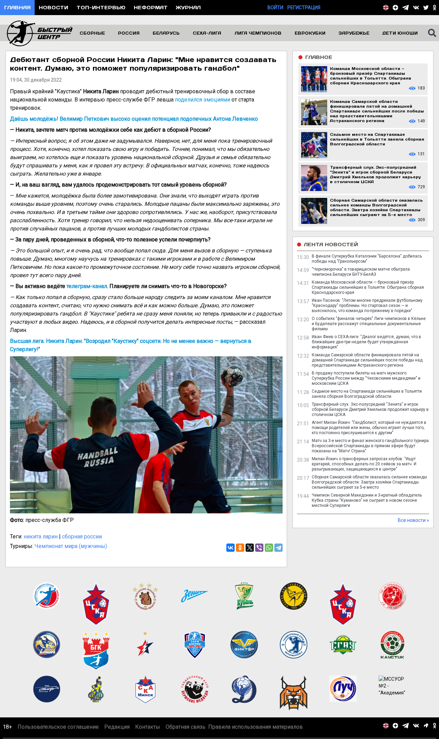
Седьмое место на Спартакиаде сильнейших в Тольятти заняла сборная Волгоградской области (367, 394)
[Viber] (259, 548)
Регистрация (303, 7)
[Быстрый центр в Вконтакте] (416, 7)
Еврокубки (310, 33)
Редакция (117, 727)
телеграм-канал (87, 286)
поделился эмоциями (202, 99)
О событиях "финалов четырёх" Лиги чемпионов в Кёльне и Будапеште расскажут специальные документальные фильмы (369, 323)
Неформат (151, 7)
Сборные (92, 33)
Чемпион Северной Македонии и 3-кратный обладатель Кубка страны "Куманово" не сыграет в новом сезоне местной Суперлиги (367, 500)
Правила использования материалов (255, 727)
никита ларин (41, 536)
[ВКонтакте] (230, 548)
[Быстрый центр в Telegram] (405, 7)
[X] (250, 548)
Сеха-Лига (207, 33)
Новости (53, 7)
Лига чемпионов (258, 33)
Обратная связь (185, 727)
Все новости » (413, 520)
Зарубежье (354, 33)
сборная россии (82, 536)
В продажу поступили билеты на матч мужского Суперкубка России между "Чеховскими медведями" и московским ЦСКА (366, 378)
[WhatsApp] (269, 548)
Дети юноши (400, 33)
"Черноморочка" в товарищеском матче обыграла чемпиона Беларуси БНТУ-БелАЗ (361, 272)
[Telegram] (278, 548)
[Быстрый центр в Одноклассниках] (434, 7)
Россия (129, 33)
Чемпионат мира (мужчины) (71, 546)
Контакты (147, 727)
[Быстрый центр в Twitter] (426, 7)
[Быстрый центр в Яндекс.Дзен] (395, 7)
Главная (17, 7)
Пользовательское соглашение (58, 727)
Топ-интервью (101, 7)
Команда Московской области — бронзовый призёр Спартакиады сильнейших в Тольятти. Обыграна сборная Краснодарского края (368, 287)
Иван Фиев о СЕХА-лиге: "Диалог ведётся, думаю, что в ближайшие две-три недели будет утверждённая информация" (366, 341)
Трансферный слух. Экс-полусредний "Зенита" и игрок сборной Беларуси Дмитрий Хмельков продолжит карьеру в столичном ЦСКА (370, 409)
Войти (275, 7)
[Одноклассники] (240, 548)
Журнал (188, 7)
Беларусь (166, 33)
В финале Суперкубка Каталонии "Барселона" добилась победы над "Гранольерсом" (367, 259)
